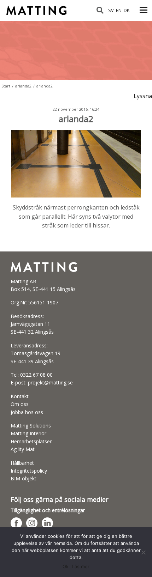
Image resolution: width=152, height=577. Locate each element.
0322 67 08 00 (36, 374)
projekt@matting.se (50, 382)
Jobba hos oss (27, 412)
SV (111, 10)
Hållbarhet (22, 463)
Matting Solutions (31, 425)
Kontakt (20, 396)
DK (127, 10)
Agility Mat (23, 449)
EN (119, 10)
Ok (66, 566)
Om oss (20, 404)
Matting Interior (28, 433)
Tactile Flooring (40, 7)
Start (5, 86)
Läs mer (80, 566)
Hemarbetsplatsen (32, 441)
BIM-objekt (23, 478)
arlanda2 (23, 86)
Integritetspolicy (29, 470)
